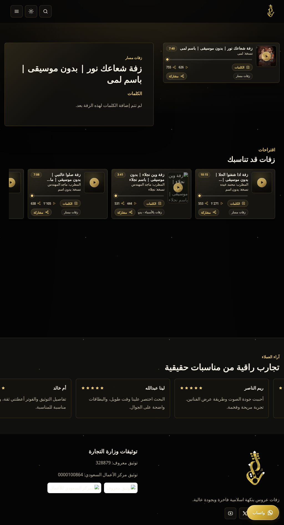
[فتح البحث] (45, 11)
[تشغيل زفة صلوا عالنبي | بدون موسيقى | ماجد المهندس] (94, 182)
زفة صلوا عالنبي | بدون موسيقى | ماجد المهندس (63, 177)
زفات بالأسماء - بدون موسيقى (150, 212)
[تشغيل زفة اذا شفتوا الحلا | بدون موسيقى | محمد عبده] (262, 182)
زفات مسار (243, 76)
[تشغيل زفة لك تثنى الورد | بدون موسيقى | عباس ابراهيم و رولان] (11, 182)
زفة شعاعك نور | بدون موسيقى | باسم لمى (216, 48)
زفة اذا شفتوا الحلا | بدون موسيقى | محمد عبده (231, 177)
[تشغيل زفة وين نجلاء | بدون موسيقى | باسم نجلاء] (178, 187)
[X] (245, 513)
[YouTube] (230, 513)
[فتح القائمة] (17, 11)
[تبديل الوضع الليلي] (31, 11)
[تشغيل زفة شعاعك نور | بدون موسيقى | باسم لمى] (266, 56)
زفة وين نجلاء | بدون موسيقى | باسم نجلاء (146, 177)
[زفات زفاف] (271, 11)
